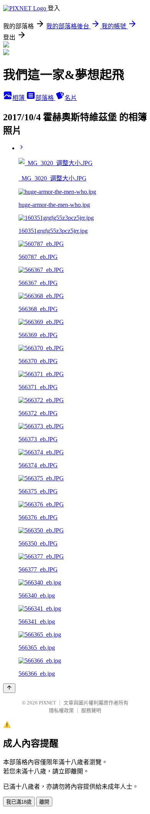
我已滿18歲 (19, 802)
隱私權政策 (61, 710)
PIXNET (47, 703)
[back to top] (9, 688)
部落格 (45, 98)
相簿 (19, 98)
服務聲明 (91, 710)
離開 (44, 802)
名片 (71, 98)
